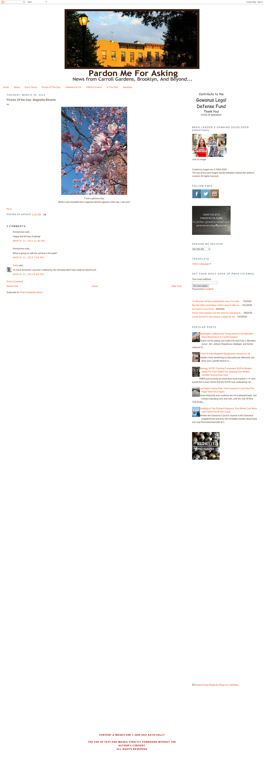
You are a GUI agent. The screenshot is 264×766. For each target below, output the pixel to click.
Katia (15, 265)
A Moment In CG (73, 87)
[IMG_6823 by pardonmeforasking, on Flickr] (94, 195)
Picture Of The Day (51, 87)
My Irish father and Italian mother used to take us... (216, 305)
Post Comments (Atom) (31, 292)
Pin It (9, 209)
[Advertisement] (209, 508)
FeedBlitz (209, 289)
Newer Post (12, 286)
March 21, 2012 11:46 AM (29, 241)
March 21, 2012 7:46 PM (28, 257)
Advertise (127, 87)
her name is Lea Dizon (203, 309)
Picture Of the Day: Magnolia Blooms (31, 100)
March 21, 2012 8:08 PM (28, 274)
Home (6, 87)
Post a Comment (15, 281)
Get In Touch (31, 87)
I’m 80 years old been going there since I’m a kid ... (216, 301)
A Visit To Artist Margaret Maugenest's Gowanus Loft (224, 353)
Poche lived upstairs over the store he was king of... (217, 313)
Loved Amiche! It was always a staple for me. (214, 317)
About (17, 87)
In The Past (112, 87)
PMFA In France (94, 87)
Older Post (176, 286)
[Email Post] (44, 214)
